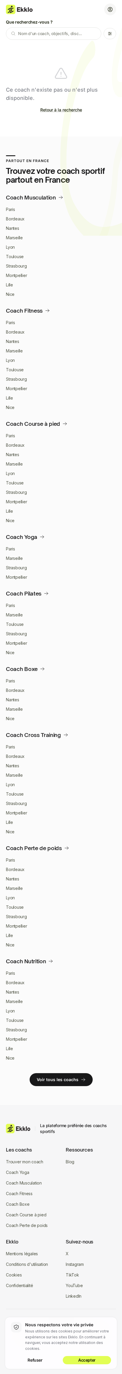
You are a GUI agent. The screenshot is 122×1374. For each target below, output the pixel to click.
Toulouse (15, 256)
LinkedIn (73, 1296)
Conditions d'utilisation (27, 1264)
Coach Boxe (18, 1204)
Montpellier (16, 275)
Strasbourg (16, 265)
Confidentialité (19, 1285)
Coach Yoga (17, 1172)
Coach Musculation (24, 1182)
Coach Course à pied (26, 1214)
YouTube (74, 1285)
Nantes (12, 228)
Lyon (10, 247)
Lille (9, 284)
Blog (70, 1161)
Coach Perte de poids (27, 1225)
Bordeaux (15, 218)
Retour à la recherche (61, 109)
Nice (10, 294)
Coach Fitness (19, 1193)
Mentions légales (22, 1253)
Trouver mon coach (24, 1161)
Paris (10, 209)
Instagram (75, 1264)
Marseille (14, 237)
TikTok (72, 1274)
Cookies (14, 1274)
